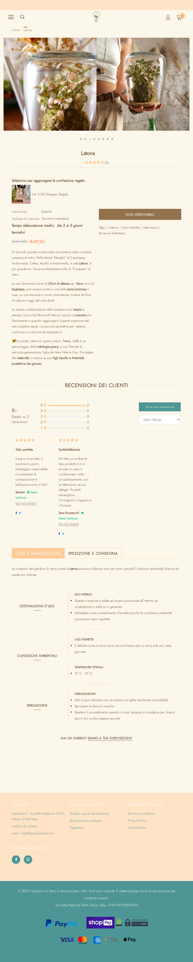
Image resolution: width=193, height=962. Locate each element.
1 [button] (81, 139)
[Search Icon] (22, 17)
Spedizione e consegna (93, 553)
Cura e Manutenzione (38, 553)
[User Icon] (168, 17)
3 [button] (90, 139)
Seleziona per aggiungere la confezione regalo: (49, 180)
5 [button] (99, 139)
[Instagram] (28, 859)
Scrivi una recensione (159, 406)
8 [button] (112, 139)
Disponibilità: (20, 212)
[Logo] (96, 17)
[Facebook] (16, 859)
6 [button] (103, 139)
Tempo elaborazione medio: (33, 225)
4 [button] (94, 139)
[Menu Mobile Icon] (11, 17)
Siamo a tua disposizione (110, 738)
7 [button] (108, 139)
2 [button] (85, 139)
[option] (51, 84)
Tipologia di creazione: (26, 219)
